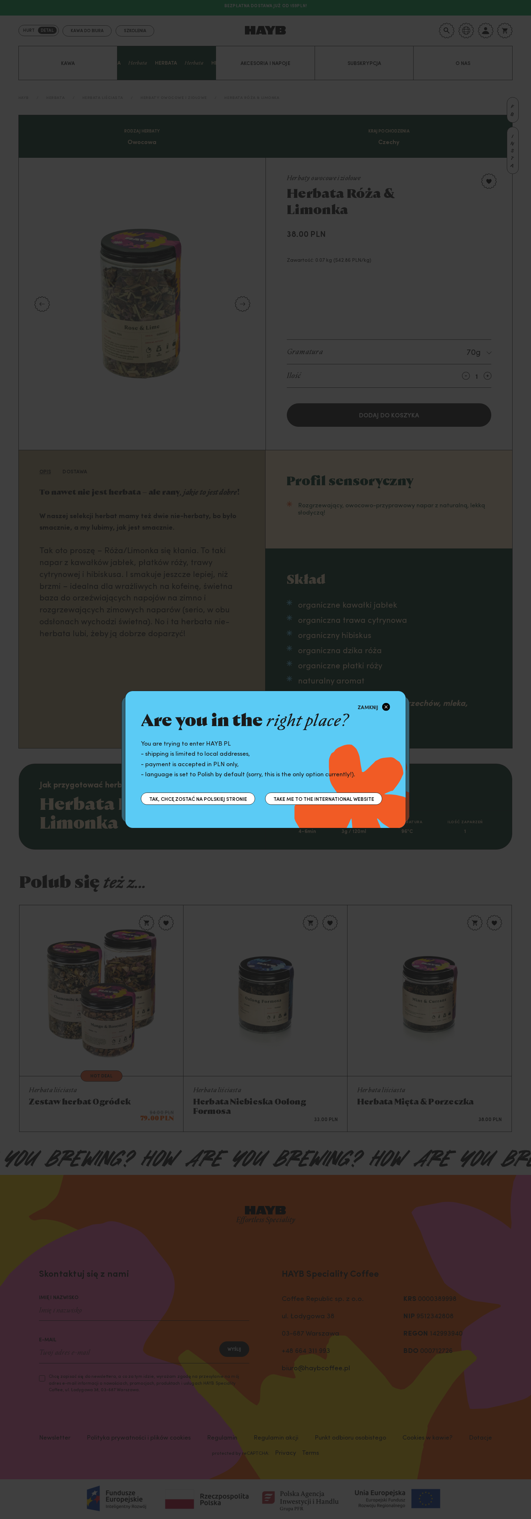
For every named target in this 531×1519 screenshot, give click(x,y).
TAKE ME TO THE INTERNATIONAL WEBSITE (323, 798)
